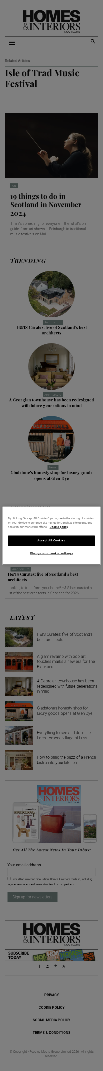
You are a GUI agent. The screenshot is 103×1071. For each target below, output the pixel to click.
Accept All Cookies (51, 540)
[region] (51, 535)
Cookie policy (59, 527)
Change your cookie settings (51, 553)
